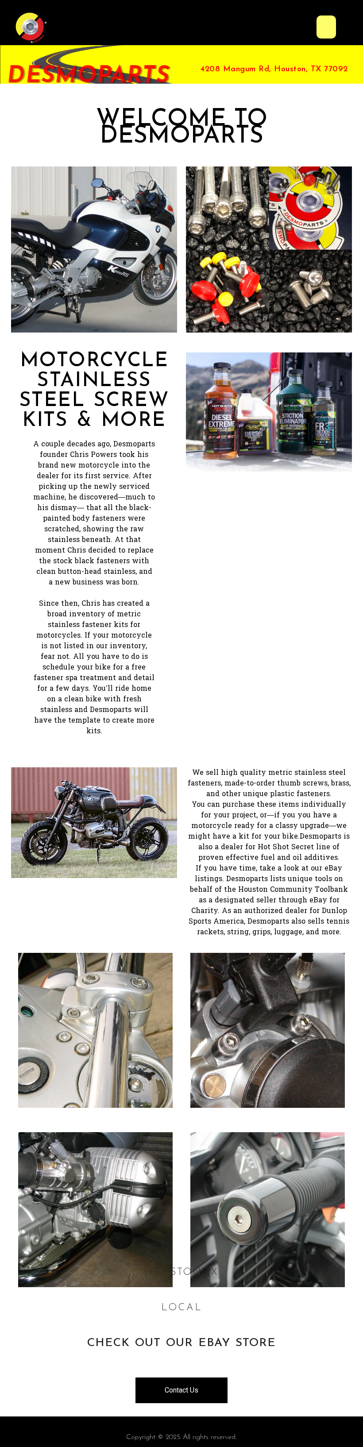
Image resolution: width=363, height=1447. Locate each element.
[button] (326, 27)
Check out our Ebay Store (181, 1343)
